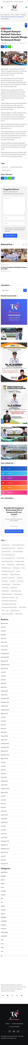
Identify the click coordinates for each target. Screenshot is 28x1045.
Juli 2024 (3, 717)
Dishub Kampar (10, 564)
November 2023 (5, 747)
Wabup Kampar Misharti (7, 614)
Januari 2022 (4, 818)
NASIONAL (3, 917)
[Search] (26, 7)
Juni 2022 (3, 800)
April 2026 (3, 638)
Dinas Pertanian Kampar (7, 561)
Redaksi (4, 43)
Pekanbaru (3, 925)
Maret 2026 (4, 642)
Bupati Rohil (20, 548)
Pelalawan (3, 928)
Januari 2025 (4, 694)
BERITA (2, 264)
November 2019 (5, 841)
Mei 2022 (3, 803)
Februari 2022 (4, 815)
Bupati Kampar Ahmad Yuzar (8, 548)
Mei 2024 (3, 725)
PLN (17, 597)
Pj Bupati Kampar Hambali (16, 167)
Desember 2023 (5, 743)
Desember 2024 (5, 698)
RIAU (2, 940)
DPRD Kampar (16, 568)
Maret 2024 (4, 732)
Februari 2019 (4, 863)
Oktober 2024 (4, 706)
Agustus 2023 (4, 758)
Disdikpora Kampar (19, 561)
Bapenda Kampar (6, 545)
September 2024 (5, 710)
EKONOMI (3, 891)
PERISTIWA (4, 936)
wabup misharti (18, 614)
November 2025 (5, 657)
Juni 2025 (3, 676)
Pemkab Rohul (13, 587)
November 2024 (5, 702)
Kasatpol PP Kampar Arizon (8, 577)
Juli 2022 (3, 796)
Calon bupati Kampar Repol (8, 554)
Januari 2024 (4, 739)
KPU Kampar (5, 581)
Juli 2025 (3, 672)
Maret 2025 (4, 687)
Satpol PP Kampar (15, 610)
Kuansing (3, 910)
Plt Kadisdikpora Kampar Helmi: (9, 604)
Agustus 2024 (4, 713)
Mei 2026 (3, 634)
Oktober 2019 (4, 845)
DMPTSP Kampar (20, 564)
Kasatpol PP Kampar (15, 574)
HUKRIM (3, 895)
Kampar (7, 264)
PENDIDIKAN (4, 932)
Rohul (2, 947)
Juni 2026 (3, 631)
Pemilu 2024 (20, 581)
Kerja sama (19, 577)
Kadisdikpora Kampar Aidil (8, 571)
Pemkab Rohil (5, 587)
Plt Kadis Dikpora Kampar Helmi (9, 600)
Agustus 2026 (4, 623)
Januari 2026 (4, 649)
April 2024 (3, 728)
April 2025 (3, 683)
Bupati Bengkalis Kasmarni (18, 545)
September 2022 (5, 788)
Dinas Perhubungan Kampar (8, 558)
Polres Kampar (22, 607)
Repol (3, 610)
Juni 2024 (3, 721)
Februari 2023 (4, 781)
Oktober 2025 (4, 661)
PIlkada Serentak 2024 (7, 594)
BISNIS (3, 883)
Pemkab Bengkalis (6, 584)
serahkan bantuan (6, 170)
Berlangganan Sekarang (14, 531)
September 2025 (5, 664)
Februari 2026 (4, 646)
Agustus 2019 (4, 852)
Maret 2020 (4, 833)
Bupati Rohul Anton (6, 551)
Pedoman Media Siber (17, 1023)
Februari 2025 (4, 691)
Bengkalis (3, 876)
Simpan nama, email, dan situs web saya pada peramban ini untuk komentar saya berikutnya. (15, 229)
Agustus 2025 (4, 668)
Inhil (2, 898)
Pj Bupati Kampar (18, 594)
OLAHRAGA (4, 921)
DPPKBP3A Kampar (6, 568)
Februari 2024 (4, 736)
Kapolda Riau (5, 574)
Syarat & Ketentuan (14, 1026)
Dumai (2, 887)
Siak (2, 951)
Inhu (2, 902)
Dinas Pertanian (20, 558)
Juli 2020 (3, 826)
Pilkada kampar (5, 591)
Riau (8, 610)
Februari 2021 (4, 822)
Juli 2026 (3, 627)
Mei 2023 (3, 770)
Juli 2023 (3, 762)
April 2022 (3, 807)
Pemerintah (12, 581)
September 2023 (5, 755)
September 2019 (5, 848)
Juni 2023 (3, 766)
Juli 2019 (3, 856)
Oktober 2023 (4, 751)
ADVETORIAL (4, 872)
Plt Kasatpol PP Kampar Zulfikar (9, 607)
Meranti (3, 913)
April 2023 (3, 773)
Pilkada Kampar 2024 (16, 591)
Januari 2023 (4, 785)
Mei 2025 (3, 679)
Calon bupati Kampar (18, 551)
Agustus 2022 (4, 792)
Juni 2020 (3, 830)
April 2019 (3, 860)
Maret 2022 (4, 811)
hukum (23, 568)
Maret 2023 (4, 777)
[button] (23, 244)
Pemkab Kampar (16, 584)
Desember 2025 (5, 653)
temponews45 (12, 1038)
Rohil (2, 943)
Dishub (3, 564)
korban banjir (5, 167)
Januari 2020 (4, 837)
